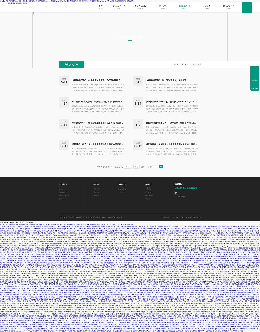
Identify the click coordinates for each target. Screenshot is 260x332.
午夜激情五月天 (61, 233)
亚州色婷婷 (233, 309)
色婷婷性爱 (243, 267)
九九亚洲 (41, 243)
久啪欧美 (21, 284)
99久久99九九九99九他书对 (107, 248)
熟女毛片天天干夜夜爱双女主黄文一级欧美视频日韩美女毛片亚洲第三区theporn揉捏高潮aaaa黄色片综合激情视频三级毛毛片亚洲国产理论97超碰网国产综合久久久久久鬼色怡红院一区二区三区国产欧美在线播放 (67, 1)
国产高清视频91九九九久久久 (181, 271)
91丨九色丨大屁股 (164, 265)
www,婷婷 (171, 260)
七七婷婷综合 (87, 231)
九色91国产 (43, 273)
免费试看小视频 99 (48, 226)
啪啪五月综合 (113, 243)
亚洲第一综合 (86, 277)
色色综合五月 (209, 331)
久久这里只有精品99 (108, 326)
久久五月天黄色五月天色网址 (129, 231)
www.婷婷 (195, 299)
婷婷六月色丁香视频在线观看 (88, 282)
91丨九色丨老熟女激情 (21, 318)
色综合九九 (115, 322)
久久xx (242, 252)
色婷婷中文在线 (206, 312)
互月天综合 (194, 241)
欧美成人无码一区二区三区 (188, 284)
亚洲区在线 (129, 326)
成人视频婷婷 (180, 269)
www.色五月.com (53, 258)
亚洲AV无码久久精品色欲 (52, 282)
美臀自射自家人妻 (47, 305)
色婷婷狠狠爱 (170, 269)
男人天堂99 (95, 269)
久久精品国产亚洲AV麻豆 (225, 292)
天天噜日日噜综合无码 (192, 258)
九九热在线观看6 (81, 233)
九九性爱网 (87, 229)
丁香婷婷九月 (252, 299)
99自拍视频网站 (191, 326)
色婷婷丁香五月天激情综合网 (150, 263)
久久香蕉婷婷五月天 (167, 263)
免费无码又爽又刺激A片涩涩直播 (212, 280)
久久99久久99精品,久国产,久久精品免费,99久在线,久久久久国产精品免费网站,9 (68, 326)
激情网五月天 (6, 303)
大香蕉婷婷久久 (101, 295)
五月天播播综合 (42, 246)
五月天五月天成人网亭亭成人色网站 (158, 322)
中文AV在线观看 (219, 326)
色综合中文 (29, 326)
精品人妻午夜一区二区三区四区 (109, 258)
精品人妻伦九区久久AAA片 (145, 331)
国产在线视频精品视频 (123, 226)
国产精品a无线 (99, 286)
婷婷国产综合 (68, 314)
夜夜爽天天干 (236, 275)
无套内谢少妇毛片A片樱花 (82, 284)
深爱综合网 (155, 314)
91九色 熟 (69, 273)
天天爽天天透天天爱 (88, 239)
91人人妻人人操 (81, 280)
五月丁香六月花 (210, 260)
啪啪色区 (175, 258)
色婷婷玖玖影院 (114, 284)
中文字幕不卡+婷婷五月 (139, 250)
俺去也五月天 (21, 326)
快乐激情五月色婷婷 (237, 312)
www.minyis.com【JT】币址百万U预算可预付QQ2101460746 (93, 252)
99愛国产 (237, 258)
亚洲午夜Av (121, 331)
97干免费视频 (34, 322)
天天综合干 (15, 324)
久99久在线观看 (10, 258)
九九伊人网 (64, 282)
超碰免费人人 (170, 301)
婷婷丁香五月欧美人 (188, 265)
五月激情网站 (144, 286)
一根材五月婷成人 (189, 331)
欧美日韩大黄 (88, 250)
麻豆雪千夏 (111, 271)
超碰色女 (127, 309)
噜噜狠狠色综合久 (74, 288)
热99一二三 (106, 273)
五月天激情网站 (7, 286)
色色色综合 (241, 322)
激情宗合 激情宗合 (230, 265)
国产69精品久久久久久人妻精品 (184, 295)
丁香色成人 (78, 331)
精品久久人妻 (232, 273)
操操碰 (148, 314)
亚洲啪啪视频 (150, 256)
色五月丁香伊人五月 (234, 260)
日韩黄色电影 (96, 277)
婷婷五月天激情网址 (243, 265)
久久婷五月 (24, 292)
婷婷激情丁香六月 (229, 280)
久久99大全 (124, 263)
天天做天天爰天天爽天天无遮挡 (183, 277)
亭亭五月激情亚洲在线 (176, 246)
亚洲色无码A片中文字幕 (196, 252)
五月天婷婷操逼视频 (194, 322)
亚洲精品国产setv (189, 246)
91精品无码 (254, 326)
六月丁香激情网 (249, 297)
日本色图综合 (219, 265)
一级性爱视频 (72, 318)
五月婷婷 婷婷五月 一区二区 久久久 (33, 277)
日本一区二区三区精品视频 (170, 239)
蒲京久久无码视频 (127, 280)
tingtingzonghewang (15, 320)
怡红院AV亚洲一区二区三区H (46, 307)
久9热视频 (209, 273)
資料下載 (96, 192)
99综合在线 (249, 226)
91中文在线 (44, 329)
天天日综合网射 (24, 243)
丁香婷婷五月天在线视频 (138, 322)
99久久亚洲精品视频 (31, 284)
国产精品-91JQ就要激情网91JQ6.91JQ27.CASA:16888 (83, 237)
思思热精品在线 (47, 292)
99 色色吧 (115, 290)
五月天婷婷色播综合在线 (232, 243)
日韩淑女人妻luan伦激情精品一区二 (169, 316)
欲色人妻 (44, 256)
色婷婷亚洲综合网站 (122, 271)
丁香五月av (43, 314)
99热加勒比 (166, 284)
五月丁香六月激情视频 (182, 260)
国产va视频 (152, 282)
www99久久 (15, 303)
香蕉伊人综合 (200, 229)
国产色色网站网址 (171, 292)
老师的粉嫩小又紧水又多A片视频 (153, 299)
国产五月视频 (139, 277)
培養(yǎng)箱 (63, 192)
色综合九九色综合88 (127, 299)
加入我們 (149, 199)
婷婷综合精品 (42, 233)
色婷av (110, 297)
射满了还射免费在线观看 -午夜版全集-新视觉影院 (37, 269)
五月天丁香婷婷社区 (89, 331)
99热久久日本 (192, 316)
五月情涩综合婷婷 (93, 233)
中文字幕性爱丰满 (77, 295)
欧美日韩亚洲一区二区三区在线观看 (36, 248)
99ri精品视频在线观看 (55, 248)
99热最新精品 (132, 258)
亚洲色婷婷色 (174, 322)
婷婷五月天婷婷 (71, 231)
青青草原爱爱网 (157, 312)
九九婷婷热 (98, 267)
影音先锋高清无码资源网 (235, 237)
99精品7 (157, 258)
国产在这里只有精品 (89, 271)
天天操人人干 (126, 295)
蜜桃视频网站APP (127, 307)
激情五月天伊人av (240, 263)
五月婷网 (141, 295)
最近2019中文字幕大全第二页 (57, 246)
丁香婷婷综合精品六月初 (149, 305)
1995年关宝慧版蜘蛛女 (18, 237)
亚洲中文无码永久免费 (157, 292)
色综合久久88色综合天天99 (217, 248)
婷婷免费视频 (130, 237)
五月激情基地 (30, 237)
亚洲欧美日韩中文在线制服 (149, 265)
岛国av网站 (20, 226)
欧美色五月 (112, 314)
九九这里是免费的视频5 (120, 318)
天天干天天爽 (142, 258)
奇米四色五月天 (23, 297)
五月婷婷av (138, 299)
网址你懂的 (245, 275)
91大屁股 (164, 260)
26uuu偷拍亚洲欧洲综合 (55, 314)
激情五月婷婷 (196, 256)
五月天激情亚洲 (111, 239)
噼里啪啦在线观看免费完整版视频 (190, 280)
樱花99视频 (87, 258)
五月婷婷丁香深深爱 (165, 314)
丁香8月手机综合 (59, 269)
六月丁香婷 (73, 226)
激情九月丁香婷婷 (33, 329)
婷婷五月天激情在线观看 (126, 269)
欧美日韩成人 (191, 229)
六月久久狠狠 (124, 241)
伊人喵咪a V (120, 246)
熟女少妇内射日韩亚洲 (186, 237)
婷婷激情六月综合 (53, 290)
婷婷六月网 (182, 286)
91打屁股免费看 (42, 290)
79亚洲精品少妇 (87, 292)
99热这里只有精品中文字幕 (11, 295)
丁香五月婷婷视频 (226, 250)
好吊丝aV (250, 263)
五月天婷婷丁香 (27, 305)
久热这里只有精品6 (162, 256)
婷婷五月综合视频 (221, 260)
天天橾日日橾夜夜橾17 (55, 329)
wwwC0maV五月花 (242, 299)
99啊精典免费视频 (183, 248)
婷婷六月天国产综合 (169, 252)
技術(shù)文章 (185, 7)
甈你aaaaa (73, 324)
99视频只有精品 (243, 239)
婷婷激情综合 (180, 301)
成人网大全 (60, 229)
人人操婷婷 (79, 229)
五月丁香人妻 (139, 237)
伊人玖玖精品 (215, 258)
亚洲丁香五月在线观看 (9, 246)
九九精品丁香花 (166, 275)
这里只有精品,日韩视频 (150, 326)
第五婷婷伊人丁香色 (164, 290)
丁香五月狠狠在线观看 (30, 260)
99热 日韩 (184, 316)
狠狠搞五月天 (46, 299)
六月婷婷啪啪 (246, 295)
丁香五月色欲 (33, 243)
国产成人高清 (206, 263)
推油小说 (107, 307)
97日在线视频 (157, 252)
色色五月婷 (137, 280)
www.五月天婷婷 (158, 277)
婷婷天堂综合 (37, 226)
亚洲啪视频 (68, 267)
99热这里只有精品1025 (193, 286)
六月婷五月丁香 (129, 301)
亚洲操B (157, 329)
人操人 (79, 277)
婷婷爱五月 (33, 246)
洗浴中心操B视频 (67, 284)
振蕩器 (61, 189)
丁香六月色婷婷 (194, 248)
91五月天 (231, 277)
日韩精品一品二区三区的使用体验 (46, 275)
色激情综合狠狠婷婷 (155, 320)
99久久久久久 (244, 314)
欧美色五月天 (19, 248)
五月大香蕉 (46, 252)
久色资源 (174, 303)
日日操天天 (147, 312)
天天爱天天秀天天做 (153, 250)
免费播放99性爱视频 (36, 282)
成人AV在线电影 (201, 309)
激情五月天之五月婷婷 (16, 280)
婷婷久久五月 (170, 282)
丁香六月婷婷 (163, 267)
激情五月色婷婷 (185, 231)
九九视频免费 (176, 307)
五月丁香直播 (236, 286)
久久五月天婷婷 (230, 299)
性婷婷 (256, 226)
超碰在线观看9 (210, 254)
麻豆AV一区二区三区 (84, 269)
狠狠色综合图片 (245, 326)
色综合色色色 (38, 326)
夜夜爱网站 (103, 303)
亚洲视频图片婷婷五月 (147, 288)
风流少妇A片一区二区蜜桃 (97, 256)
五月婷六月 (32, 316)
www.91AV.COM (106, 309)
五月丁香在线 (234, 282)
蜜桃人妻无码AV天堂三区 (145, 318)
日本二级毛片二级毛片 (200, 324)
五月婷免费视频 (61, 273)
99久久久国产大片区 (34, 292)
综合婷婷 (196, 243)
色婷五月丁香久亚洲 (194, 329)
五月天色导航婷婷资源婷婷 (32, 280)
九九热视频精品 (110, 288)
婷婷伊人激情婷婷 (168, 312)
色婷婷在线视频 (150, 307)
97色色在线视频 (132, 282)
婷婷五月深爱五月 (251, 277)
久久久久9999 (29, 286)
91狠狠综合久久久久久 (107, 320)
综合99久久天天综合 (248, 286)
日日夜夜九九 (221, 322)
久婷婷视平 (104, 243)
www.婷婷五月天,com (238, 305)
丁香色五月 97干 (166, 258)
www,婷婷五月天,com (228, 226)
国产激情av (100, 288)
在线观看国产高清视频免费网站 (154, 231)
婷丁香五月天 (203, 241)
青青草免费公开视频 (140, 248)
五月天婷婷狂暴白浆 (187, 254)
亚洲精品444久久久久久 (86, 265)
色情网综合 (18, 301)
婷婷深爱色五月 (155, 260)
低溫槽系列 (62, 199)
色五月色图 (207, 288)
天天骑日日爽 (201, 301)
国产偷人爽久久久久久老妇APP (202, 271)
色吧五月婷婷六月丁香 (34, 256)
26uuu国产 (228, 295)
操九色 (90, 290)
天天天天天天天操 (97, 226)
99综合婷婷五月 (127, 265)
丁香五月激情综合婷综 (205, 305)
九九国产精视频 (201, 250)
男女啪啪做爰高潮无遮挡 (247, 282)
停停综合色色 (253, 273)
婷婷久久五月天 (43, 258)
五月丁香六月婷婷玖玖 (41, 301)
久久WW (79, 231)
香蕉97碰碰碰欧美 (95, 235)
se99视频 (92, 301)
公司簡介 (149, 189)
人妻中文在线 (219, 297)
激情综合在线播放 (181, 329)
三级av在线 (181, 326)
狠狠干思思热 (249, 316)
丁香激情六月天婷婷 (68, 312)
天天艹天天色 (210, 297)
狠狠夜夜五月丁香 (17, 288)
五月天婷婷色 (161, 282)
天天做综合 (58, 239)
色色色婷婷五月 (65, 254)
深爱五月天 (79, 329)
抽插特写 (236, 269)
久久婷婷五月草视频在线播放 (21, 273)
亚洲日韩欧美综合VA (145, 252)
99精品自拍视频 (53, 256)
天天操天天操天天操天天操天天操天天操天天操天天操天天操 (39, 303)
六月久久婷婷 (103, 229)
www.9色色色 (13, 284)
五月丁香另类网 (131, 331)
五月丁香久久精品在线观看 (181, 241)
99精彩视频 (26, 309)
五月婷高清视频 (63, 288)
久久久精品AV (109, 231)
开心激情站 (121, 303)
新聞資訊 (163, 7)
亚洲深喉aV (182, 297)
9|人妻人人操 (106, 290)
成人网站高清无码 (97, 241)
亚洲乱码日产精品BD (13, 299)
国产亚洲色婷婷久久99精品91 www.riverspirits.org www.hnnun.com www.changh (222, 246)
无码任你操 (12, 326)
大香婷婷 (119, 248)
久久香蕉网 (241, 229)
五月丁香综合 (24, 316)
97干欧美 (128, 250)
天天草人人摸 (33, 318)
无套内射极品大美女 (199, 226)
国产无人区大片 (217, 271)
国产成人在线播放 (197, 303)
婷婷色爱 (215, 235)
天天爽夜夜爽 (200, 260)
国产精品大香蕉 (176, 265)
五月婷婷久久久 (183, 320)
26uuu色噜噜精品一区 (47, 235)
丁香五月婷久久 (171, 248)
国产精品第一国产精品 (175, 305)
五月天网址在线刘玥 (127, 235)
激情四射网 (35, 273)
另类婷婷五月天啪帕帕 (131, 320)
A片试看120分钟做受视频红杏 (236, 248)
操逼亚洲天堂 (112, 229)
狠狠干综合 (89, 309)
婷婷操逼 (136, 324)
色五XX (141, 275)
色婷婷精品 (74, 320)
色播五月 (223, 269)
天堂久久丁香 (88, 329)
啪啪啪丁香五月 (115, 263)
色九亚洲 (18, 277)
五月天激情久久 (176, 290)
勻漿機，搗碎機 (64, 195)
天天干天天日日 (160, 243)
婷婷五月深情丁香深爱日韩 (118, 277)
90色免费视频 (148, 273)
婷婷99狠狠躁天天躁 (170, 297)
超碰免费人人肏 (126, 316)
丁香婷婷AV (3, 226)
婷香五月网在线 (70, 229)
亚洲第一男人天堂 (97, 263)
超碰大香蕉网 (117, 329)
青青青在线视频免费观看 (201, 237)
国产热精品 (122, 243)
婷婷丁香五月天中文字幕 (34, 252)
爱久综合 (213, 292)
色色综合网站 (133, 275)
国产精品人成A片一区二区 (196, 233)
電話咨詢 (255, 80)
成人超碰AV (200, 326)
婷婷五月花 (114, 273)
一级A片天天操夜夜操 (181, 263)
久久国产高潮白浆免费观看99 (233, 297)
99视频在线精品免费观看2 (141, 260)
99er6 (152, 329)
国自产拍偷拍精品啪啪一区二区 (72, 297)
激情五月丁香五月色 (220, 277)
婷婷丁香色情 (105, 260)
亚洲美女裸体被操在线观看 (219, 252)
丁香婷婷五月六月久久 (18, 331)
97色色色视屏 (43, 284)
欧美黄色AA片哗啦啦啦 (63, 295)
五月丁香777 (255, 318)
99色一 (219, 307)
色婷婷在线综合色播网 (7, 282)
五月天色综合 (121, 229)
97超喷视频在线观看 (106, 233)
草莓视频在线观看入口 (249, 250)
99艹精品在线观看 (62, 316)
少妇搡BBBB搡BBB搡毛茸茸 (205, 265)
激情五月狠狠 (9, 235)
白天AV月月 (142, 271)
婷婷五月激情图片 (160, 237)
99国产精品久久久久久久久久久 (25, 254)
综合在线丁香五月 (247, 258)
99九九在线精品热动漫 (62, 235)
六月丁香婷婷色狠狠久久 (152, 275)
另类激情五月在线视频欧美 (99, 284)
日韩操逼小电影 (14, 275)
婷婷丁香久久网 (43, 260)
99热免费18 (211, 329)
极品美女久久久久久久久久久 (249, 269)
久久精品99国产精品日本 (65, 263)
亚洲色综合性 (163, 326)
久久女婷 (45, 280)
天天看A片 (3, 297)
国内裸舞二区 (71, 233)
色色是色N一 (210, 233)
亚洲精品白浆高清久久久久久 (241, 320)
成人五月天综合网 (199, 273)
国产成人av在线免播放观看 (82, 263)
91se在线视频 (53, 286)
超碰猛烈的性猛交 (131, 303)
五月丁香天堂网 (128, 248)
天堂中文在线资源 (173, 235)
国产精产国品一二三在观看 (148, 246)
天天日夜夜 (116, 316)
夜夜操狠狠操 (198, 288)
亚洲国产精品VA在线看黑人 (223, 275)
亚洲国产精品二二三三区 (18, 241)
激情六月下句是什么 (117, 250)
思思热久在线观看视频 (7, 277)
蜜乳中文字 (81, 324)
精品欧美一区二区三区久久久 (90, 260)
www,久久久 (190, 297)
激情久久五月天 (174, 309)
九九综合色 (76, 260)
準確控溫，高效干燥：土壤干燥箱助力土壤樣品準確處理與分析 (98, 144)
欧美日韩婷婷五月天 (17, 239)
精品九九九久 (219, 299)
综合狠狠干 (70, 305)
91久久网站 (162, 301)
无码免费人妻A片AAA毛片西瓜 (194, 282)
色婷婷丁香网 (103, 297)
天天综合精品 (51, 233)
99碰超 (209, 250)
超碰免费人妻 (52, 263)
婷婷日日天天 (232, 229)
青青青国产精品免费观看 (216, 241)
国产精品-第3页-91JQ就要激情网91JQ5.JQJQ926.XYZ (76, 286)
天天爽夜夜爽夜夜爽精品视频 (220, 312)
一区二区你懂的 (207, 286)
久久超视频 (52, 301)
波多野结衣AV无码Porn (57, 231)
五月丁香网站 (200, 331)
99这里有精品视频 (69, 329)
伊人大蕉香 (7, 288)
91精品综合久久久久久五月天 (102, 280)
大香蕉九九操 (242, 303)
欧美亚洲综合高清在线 (157, 303)
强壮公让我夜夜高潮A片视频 (53, 312)
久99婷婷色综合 (86, 241)
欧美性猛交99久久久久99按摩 (155, 229)
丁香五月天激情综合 (37, 295)
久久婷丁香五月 (71, 277)
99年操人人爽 (30, 331)
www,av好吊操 (215, 284)
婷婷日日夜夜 (249, 284)
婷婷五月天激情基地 (63, 324)
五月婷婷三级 (254, 265)
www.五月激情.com (195, 263)
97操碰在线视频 (240, 277)
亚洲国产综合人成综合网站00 (182, 314)
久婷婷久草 (204, 318)
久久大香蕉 (223, 237)
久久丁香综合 (38, 250)
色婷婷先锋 (214, 267)
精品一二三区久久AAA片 (113, 265)
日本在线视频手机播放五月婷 (11, 265)
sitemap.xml (197, 217)
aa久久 (6, 326)
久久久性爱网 (13, 314)
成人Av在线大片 (163, 246)
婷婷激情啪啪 (128, 260)
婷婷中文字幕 (51, 316)
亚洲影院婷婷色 (163, 286)
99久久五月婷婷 (143, 267)
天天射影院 (135, 243)
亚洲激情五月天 (137, 239)
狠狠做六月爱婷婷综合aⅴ (35, 312)
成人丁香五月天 (24, 314)
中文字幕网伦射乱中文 (127, 292)
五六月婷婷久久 (140, 269)
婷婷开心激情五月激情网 (22, 235)
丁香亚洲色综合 (208, 277)
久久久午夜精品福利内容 (81, 307)
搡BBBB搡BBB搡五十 (122, 288)
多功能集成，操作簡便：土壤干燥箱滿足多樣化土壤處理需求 (172, 144)
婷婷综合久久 (56, 320)
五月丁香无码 (236, 295)
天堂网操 (143, 229)
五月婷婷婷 (193, 290)
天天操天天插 (67, 309)
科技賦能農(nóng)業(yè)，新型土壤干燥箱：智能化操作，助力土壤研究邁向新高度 (172, 123)
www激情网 (61, 237)
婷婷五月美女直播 (82, 301)
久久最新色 (105, 237)
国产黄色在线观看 (252, 248)
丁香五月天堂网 (13, 250)
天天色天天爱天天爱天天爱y (242, 254)
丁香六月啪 (208, 231)
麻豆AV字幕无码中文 (236, 331)
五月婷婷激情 (112, 303)
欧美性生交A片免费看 (215, 316)
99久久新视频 (4, 312)
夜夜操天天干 (69, 241)
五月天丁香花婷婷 (89, 295)
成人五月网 (206, 292)
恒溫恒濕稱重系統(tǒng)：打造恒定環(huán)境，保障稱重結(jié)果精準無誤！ (172, 101)
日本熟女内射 (209, 326)
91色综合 (207, 252)
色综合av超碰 (104, 314)
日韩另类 (133, 314)
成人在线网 (10, 269)
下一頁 (128, 167)
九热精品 (112, 246)
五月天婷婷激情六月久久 (59, 299)
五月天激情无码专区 (22, 258)
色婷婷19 (254, 320)
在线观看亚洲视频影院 (26, 250)
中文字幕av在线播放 (165, 241)
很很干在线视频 (12, 297)
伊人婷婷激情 (254, 275)
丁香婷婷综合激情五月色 (151, 235)
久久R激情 (179, 331)
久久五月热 (164, 250)
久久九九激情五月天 (185, 226)
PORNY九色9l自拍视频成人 (138, 241)
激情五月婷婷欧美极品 (22, 282)
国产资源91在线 (51, 237)
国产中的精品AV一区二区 (188, 250)
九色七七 (23, 275)
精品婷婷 (235, 318)
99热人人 (53, 241)
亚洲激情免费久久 (63, 275)
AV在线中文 (196, 312)
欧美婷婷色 (108, 286)
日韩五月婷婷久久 (137, 273)
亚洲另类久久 (153, 267)
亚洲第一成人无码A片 (81, 256)
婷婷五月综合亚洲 (246, 241)
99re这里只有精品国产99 (108, 305)
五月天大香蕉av (7, 256)
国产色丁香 (115, 292)
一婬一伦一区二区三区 (209, 322)
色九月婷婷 (128, 246)
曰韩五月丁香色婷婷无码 (127, 284)
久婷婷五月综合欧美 (142, 329)
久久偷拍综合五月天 (224, 290)
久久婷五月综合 (220, 233)
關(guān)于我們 (119, 7)
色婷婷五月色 (234, 324)
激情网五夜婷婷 (74, 282)
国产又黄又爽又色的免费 (122, 233)
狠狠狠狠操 (52, 324)
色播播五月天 (25, 299)
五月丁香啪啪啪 (39, 288)
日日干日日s (67, 239)
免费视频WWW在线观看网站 (69, 303)
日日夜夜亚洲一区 (48, 250)
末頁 (136, 167)
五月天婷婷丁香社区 (116, 260)
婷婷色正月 (135, 246)
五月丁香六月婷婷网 (184, 303)
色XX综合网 (160, 297)
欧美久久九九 (117, 280)
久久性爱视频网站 (92, 324)
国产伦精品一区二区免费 (42, 231)
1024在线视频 (100, 301)
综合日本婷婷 (248, 231)
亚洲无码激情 (117, 286)
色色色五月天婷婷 (114, 235)
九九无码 (128, 239)
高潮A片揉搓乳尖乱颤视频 (235, 284)
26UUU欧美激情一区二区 (12, 292)
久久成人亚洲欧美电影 (98, 254)
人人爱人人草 (67, 248)
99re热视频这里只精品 (90, 275)
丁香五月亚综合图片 (11, 252)
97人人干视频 (229, 233)
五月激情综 (190, 288)
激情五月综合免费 (233, 267)
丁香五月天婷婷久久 (78, 309)
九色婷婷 (204, 329)
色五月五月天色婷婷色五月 (82, 305)
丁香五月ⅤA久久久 (186, 299)
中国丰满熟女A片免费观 (230, 271)
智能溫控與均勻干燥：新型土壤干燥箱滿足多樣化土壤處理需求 (98, 123)
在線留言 (206, 7)
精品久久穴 (180, 292)
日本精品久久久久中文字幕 (101, 250)
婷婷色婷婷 (75, 290)
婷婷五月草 (93, 299)
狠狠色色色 (71, 299)
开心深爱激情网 (247, 260)
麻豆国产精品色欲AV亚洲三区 (229, 314)
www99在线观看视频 (227, 258)
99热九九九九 (206, 320)
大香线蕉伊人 (93, 246)
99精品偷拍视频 (242, 256)
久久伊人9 (15, 290)
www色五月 (203, 248)
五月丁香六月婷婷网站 (45, 265)
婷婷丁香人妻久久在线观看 (106, 275)
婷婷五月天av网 (100, 265)
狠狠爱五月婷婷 (227, 316)
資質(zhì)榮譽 (148, 195)
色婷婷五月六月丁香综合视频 (57, 331)
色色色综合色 (141, 314)
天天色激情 (32, 290)
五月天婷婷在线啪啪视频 (29, 265)
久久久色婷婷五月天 (150, 316)
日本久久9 (17, 269)
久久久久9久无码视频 (133, 305)
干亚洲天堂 (117, 256)
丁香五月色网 (138, 326)
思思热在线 (74, 254)
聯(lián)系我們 (228, 7)
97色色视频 (251, 267)
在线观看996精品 (39, 239)
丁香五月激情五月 (23, 246)
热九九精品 (123, 258)
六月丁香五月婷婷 (143, 303)
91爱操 (86, 299)
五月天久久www (9, 254)
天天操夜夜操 (26, 233)
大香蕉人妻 (51, 297)
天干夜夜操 (55, 254)
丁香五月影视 (175, 284)
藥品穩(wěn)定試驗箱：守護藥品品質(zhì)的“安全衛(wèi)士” (98, 101)
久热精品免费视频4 (223, 282)
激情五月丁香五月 (172, 237)
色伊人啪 (197, 307)
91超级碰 (34, 233)
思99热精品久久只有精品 (106, 282)
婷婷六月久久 (13, 243)
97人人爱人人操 (75, 235)
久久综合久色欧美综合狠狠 (224, 254)
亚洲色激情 (159, 271)
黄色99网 (75, 265)
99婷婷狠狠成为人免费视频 (66, 271)
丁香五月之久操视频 (50, 229)
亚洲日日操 (216, 231)
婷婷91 (148, 269)
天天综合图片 (223, 267)
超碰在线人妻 (53, 280)
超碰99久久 (185, 290)
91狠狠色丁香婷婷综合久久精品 (90, 243)
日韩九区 (114, 331)
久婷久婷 (230, 269)
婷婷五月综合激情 (190, 301)
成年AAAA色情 (171, 318)
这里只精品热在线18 (217, 256)
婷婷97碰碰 (12, 226)
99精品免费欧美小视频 (158, 269)
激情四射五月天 (196, 239)
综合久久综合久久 (230, 256)
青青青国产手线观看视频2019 (159, 280)
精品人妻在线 (119, 320)
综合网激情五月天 (16, 267)
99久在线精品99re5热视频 (188, 235)
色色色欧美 (33, 258)
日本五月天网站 (162, 305)
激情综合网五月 (165, 226)
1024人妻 (237, 241)
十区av (141, 231)
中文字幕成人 (153, 286)
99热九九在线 (201, 275)
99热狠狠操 (230, 263)
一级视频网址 (229, 241)
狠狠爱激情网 (38, 229)
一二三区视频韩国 (93, 320)
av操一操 (58, 250)
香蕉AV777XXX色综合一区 (228, 239)
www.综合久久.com (195, 320)
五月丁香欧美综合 (170, 331)
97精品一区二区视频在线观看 (145, 297)
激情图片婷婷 (187, 312)
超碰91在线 (42, 318)
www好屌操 (174, 226)
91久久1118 (132, 297)
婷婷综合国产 (28, 239)
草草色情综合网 (240, 233)
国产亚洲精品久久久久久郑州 (11, 305)
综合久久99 (100, 312)
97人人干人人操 (71, 301)
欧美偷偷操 (22, 252)
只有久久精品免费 (242, 273)
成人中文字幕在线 (41, 331)
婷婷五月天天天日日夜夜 (122, 312)
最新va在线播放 (200, 254)
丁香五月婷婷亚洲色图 (172, 231)
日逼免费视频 (143, 320)
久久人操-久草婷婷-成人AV (150, 226)
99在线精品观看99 (228, 307)
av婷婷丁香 (231, 288)
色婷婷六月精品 (76, 239)
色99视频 (165, 320)
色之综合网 (205, 239)
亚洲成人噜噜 (97, 290)
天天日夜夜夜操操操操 (142, 292)
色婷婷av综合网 (205, 258)
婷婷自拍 (199, 292)
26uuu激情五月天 (120, 282)
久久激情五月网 (234, 252)
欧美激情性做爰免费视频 (160, 309)
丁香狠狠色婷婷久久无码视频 (228, 235)
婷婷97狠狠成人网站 (84, 226)
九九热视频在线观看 (40, 263)
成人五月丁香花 (219, 301)
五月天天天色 (102, 324)
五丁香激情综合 (192, 267)
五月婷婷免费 (191, 275)
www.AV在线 (215, 303)
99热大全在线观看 (204, 284)
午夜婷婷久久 (51, 322)
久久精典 (181, 258)
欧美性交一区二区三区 (118, 267)
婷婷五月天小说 (143, 282)
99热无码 (134, 295)
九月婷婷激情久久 (244, 318)
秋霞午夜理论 (42, 297)
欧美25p (66, 226)
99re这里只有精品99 (141, 290)
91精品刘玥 (96, 305)
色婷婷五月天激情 (99, 329)
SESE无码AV (82, 320)
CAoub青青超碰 (52, 318)
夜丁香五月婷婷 (41, 237)
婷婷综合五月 (67, 265)
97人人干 (212, 299)
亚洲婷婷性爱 (240, 226)
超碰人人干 (163, 235)
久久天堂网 (159, 307)
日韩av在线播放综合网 (172, 299)
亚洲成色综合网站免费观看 (114, 301)
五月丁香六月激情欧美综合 (108, 269)
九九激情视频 (59, 226)
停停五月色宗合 (5, 271)
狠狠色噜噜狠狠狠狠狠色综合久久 (72, 250)
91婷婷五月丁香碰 (19, 286)
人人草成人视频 (62, 318)
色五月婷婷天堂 (50, 243)
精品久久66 (30, 229)
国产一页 (224, 273)
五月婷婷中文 (199, 295)
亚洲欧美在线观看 (232, 322)
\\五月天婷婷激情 (56, 252)
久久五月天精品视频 (217, 295)
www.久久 (48, 320)
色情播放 (241, 235)
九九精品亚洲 (237, 250)
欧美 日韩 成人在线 (187, 307)
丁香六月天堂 (135, 309)
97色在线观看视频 (125, 273)
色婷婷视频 (3, 329)
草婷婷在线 (60, 241)
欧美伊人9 (131, 277)
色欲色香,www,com (76, 275)
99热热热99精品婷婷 (197, 231)
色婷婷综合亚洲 (28, 320)
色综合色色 (145, 280)
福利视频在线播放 (98, 231)
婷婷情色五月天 (116, 307)
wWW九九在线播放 (122, 275)
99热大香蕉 (6, 231)
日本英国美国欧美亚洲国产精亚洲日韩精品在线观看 (95, 316)
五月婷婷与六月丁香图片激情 (244, 307)
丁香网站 (69, 307)
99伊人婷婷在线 (39, 320)
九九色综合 (148, 277)
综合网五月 (150, 258)
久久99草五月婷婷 (138, 316)
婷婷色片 (137, 301)
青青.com (59, 243)
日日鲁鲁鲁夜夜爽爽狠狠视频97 (78, 246)
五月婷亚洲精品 (74, 316)
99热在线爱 (135, 229)
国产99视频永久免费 (41, 324)
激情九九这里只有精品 (205, 235)
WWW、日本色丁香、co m (210, 314)
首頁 (101, 7)
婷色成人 (26, 322)
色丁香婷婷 (97, 309)
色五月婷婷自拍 (190, 309)
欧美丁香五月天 (174, 250)
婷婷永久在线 (173, 320)
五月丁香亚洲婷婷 (16, 322)
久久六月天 (83, 290)
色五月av (223, 303)
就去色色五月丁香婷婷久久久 (103, 318)
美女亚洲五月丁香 (91, 248)
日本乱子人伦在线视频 (232, 326)
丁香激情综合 (121, 324)
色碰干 (55, 288)
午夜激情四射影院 (43, 241)
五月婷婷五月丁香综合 (17, 231)
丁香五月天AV (112, 324)
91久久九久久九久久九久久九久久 (13, 263)
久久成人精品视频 (35, 299)
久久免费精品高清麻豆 (138, 256)
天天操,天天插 (197, 314)
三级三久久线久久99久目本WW (46, 271)
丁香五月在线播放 (65, 290)
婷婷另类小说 (180, 282)
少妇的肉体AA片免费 (66, 258)
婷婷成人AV (28, 226)
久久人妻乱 (120, 239)
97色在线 (105, 235)
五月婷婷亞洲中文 (118, 309)
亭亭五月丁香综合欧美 (184, 318)
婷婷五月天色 (61, 301)
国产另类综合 (149, 254)
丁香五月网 (95, 258)
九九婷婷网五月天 (245, 271)
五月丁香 (200, 267)
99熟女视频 (13, 312)
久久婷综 (207, 267)
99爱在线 (95, 229)
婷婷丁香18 (39, 254)
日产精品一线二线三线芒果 (72, 292)
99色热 (129, 229)
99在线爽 (207, 295)
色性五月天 (109, 329)
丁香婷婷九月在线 (165, 233)
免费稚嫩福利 (177, 273)
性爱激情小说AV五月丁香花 (72, 322)
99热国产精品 (133, 271)
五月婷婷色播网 (119, 252)
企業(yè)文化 (149, 192)
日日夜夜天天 (255, 295)
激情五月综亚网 (160, 248)
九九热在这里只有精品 (104, 331)
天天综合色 (79, 299)
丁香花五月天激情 (146, 309)
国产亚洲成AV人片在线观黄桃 (182, 243)
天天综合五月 (65, 320)
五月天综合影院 (5, 267)
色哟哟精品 (178, 312)
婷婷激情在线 (50, 239)
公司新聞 (96, 189)
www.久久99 (183, 322)
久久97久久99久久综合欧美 (82, 314)
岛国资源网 (106, 267)
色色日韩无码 (15, 316)
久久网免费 (228, 301)
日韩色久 (58, 297)
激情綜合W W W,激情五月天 (240, 329)
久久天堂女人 (126, 256)
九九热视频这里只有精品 (222, 309)
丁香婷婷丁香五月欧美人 (85, 318)
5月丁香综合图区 (210, 282)
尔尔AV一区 (109, 256)
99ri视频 (156, 241)
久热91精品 (71, 280)
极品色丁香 (151, 248)
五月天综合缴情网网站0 (113, 295)
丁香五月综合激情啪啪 (216, 243)
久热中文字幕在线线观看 (139, 233)
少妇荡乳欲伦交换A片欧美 (71, 243)
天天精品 (227, 305)
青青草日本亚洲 (136, 226)
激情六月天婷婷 (232, 303)
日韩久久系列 (31, 275)
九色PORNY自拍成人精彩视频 (152, 284)
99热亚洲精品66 (103, 246)
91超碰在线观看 (57, 309)
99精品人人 (43, 267)
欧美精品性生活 (249, 237)
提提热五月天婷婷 (84, 254)
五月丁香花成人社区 (88, 322)
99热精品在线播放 (238, 290)
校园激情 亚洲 (202, 316)
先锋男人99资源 (241, 288)
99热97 (116, 231)
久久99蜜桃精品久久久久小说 (102, 292)
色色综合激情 (17, 260)
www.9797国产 (34, 314)
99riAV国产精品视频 (123, 314)
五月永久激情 (248, 290)
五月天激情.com (218, 305)
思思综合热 (215, 288)
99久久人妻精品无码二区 (88, 288)
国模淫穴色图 (105, 277)
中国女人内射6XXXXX (131, 252)
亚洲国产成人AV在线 (78, 248)
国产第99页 (168, 271)
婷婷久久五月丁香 (134, 263)
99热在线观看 (149, 237)
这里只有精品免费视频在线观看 (176, 229)
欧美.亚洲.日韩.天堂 (146, 324)
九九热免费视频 (50, 277)
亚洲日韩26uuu (168, 295)
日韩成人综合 (196, 318)
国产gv (128, 243)
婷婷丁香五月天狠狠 (41, 286)
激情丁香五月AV (139, 307)
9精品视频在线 (9, 309)
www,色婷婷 (153, 290)
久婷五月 (139, 284)
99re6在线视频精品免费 (178, 275)
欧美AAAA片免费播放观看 (136, 254)
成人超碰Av (95, 314)
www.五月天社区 (115, 299)
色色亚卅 (167, 303)
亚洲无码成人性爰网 (95, 273)
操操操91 (89, 280)
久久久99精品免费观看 (190, 305)
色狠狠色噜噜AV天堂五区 (127, 290)
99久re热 (210, 309)
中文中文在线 (214, 237)
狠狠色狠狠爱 (198, 277)
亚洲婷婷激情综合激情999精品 (208, 290)
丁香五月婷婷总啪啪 (129, 329)
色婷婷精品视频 (102, 271)
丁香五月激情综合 (19, 229)
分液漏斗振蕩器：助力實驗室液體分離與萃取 (166, 80)
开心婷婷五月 (205, 256)
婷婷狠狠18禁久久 (110, 226)
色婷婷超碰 (216, 250)
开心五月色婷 (78, 258)
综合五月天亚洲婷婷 (227, 231)
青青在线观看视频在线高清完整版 (249, 309)
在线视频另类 (62, 280)
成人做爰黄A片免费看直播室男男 (89, 303)
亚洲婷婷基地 (205, 307)
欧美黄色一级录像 (211, 229)
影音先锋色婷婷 (61, 307)
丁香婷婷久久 (158, 254)
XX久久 (182, 309)
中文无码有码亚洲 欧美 (213, 226)
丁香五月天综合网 (16, 271)
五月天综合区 (52, 267)
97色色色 (223, 284)
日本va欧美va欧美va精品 (178, 288)
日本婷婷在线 (134, 288)
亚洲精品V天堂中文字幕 (179, 233)
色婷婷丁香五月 (124, 322)
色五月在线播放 (200, 297)
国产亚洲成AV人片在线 (146, 243)
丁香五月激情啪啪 (60, 305)
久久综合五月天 (13, 329)
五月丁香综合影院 (71, 269)
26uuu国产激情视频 (159, 318)
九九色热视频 (203, 299)
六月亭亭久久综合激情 (66, 256)
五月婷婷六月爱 (215, 239)
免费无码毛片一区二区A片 (149, 301)
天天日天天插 (23, 329)
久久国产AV (60, 267)
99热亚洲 (213, 307)
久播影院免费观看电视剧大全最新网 (247, 280)
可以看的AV (70, 331)
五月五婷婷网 (176, 254)
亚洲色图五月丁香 (121, 254)
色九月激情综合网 (238, 316)
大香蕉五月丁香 (214, 318)
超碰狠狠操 (156, 273)
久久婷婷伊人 (249, 252)
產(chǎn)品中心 (141, 7)
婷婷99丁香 (35, 309)
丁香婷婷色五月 (32, 241)
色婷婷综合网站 (190, 292)
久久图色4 (59, 322)
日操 (87, 273)
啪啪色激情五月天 (174, 256)
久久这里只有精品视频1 (218, 263)
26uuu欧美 (210, 301)
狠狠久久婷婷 (109, 312)
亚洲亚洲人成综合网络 (162, 288)
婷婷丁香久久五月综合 (223, 329)
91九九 (150, 241)
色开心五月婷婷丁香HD (80, 267)
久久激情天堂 (24, 290)
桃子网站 (160, 295)
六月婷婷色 (167, 254)
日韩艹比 (168, 324)
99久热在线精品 (7, 260)
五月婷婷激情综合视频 (222, 331)
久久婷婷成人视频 (245, 324)
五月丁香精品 (172, 326)
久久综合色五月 (190, 269)
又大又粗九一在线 (150, 295)
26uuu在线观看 (223, 229)
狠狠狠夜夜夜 (29, 263)
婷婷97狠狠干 (35, 235)
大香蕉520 (132, 318)
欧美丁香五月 (121, 305)
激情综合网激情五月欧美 (241, 292)
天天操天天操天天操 (54, 284)
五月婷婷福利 (4, 320)
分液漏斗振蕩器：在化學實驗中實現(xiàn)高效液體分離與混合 (98, 80)
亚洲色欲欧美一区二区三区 (130, 286)
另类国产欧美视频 (153, 233)
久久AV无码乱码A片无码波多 (177, 267)
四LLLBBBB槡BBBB (19, 256)
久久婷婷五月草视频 (251, 235)
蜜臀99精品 (136, 265)
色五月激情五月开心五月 (117, 237)
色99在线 (250, 288)
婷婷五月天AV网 (50, 295)
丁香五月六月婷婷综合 (120, 297)
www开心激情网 (188, 273)
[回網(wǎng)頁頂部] (255, 73)
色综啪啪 (106, 263)
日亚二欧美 (78, 271)
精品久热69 (51, 273)
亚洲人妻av (209, 275)
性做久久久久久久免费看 (31, 267)
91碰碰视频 (223, 288)
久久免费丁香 (159, 331)
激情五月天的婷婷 (166, 273)
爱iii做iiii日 (48, 288)
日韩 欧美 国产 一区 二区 (112, 241)
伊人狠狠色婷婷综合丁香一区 (222, 286)
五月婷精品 (47, 254)
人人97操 (93, 307)
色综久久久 (84, 235)
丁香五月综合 (253, 246)
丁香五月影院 (204, 243)
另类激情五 (42, 322)
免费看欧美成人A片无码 (103, 322)
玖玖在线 (98, 326)
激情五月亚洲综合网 (29, 271)
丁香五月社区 (138, 235)
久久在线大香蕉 (29, 288)
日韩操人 (77, 241)
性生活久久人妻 (61, 277)
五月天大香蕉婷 (25, 295)
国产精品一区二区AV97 (203, 269)
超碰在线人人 (215, 269)
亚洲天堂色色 (22, 312)
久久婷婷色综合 (185, 239)
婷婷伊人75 (29, 231)
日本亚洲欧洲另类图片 (13, 233)
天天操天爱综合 (101, 239)
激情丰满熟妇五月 (131, 267)
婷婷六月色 (169, 243)
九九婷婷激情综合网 (137, 312)
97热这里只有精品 (103, 299)
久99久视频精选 (186, 256)
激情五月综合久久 (182, 252)
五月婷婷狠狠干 (28, 301)
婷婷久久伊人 (239, 231)
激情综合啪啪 (33, 297)
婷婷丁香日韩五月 (79, 273)
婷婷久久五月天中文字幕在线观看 (218, 324)
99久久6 (192, 260)
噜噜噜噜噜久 (151, 271)
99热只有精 (100, 307)
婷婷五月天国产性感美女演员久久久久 (60, 260)
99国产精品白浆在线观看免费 (152, 239)
